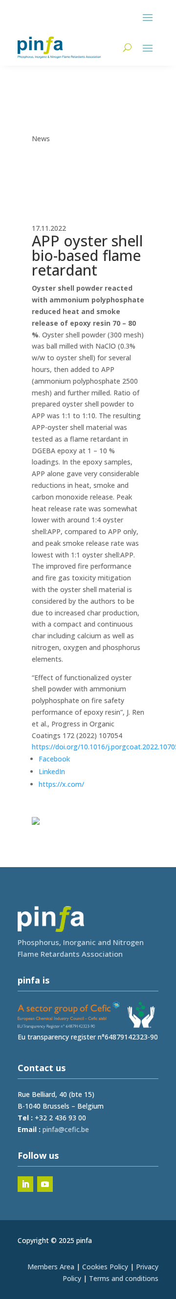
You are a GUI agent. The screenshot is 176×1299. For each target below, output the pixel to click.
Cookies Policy (105, 1266)
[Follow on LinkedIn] (25, 1184)
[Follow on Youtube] (45, 1184)
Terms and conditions (123, 1278)
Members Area (50, 1266)
